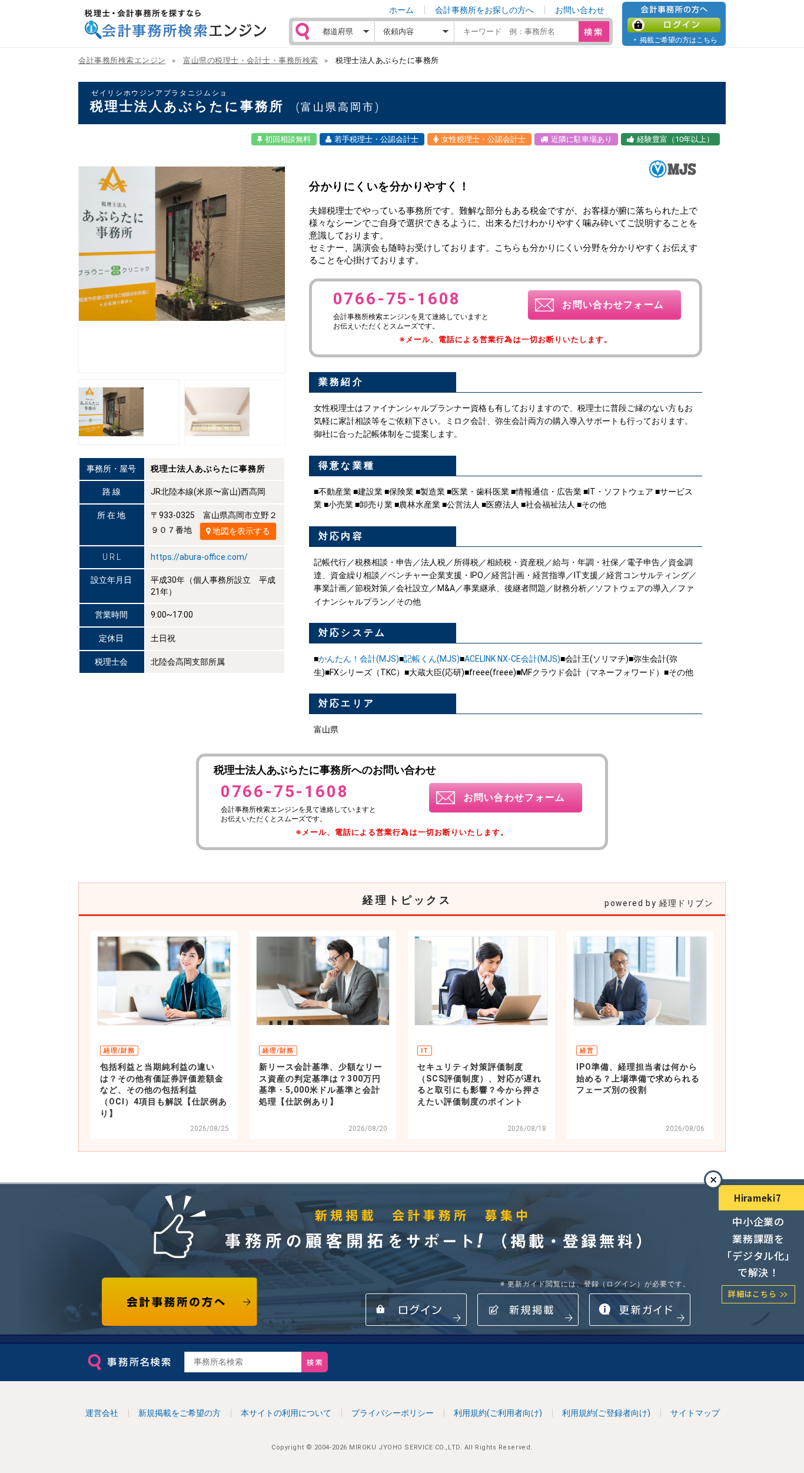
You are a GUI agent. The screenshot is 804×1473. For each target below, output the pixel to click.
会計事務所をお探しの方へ (484, 10)
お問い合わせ (579, 10)
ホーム (401, 10)
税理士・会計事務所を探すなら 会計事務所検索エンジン (175, 24)
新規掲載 (528, 1309)
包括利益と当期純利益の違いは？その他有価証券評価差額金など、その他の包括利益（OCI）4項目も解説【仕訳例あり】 (163, 1089)
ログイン (673, 25)
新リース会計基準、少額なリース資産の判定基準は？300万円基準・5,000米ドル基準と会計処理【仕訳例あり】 (321, 1084)
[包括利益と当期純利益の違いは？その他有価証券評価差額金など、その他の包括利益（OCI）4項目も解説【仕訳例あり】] (164, 981)
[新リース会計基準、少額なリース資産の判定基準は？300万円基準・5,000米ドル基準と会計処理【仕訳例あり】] (323, 981)
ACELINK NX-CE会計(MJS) (512, 658)
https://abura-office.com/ (199, 557)
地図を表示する (240, 531)
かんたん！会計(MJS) (358, 658)
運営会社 (101, 1413)
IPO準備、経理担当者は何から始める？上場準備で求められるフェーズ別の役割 (638, 1078)
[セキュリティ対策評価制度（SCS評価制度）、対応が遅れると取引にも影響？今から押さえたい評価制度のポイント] (481, 981)
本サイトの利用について (286, 1413)
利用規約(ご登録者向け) (606, 1413)
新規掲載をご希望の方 (179, 1413)
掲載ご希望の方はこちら (678, 40)
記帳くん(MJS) (432, 658)
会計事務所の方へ (180, 1302)
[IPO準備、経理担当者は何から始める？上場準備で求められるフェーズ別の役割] (640, 981)
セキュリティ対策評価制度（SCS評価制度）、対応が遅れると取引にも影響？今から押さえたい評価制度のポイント (479, 1084)
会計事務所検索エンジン (122, 60)
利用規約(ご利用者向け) (498, 1413)
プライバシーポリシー (392, 1413)
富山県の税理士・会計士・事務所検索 (250, 60)
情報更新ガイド (639, 1309)
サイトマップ (695, 1413)
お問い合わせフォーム (613, 304)
